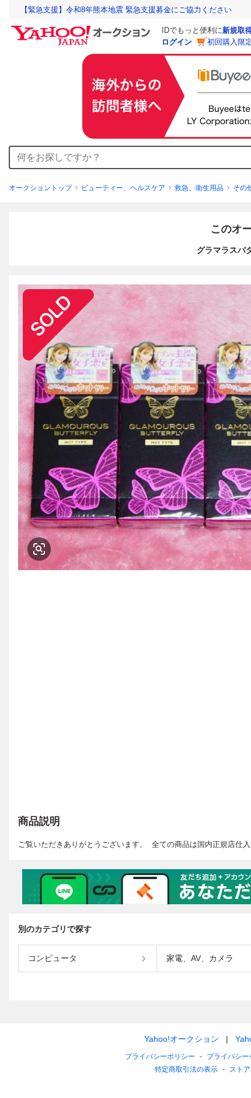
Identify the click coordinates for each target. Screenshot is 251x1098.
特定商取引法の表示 (186, 1069)
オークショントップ (40, 188)
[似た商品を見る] (39, 549)
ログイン (177, 41)
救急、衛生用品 (199, 188)
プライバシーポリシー (160, 1056)
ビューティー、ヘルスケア (123, 188)
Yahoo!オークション (181, 1039)
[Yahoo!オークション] (82, 29)
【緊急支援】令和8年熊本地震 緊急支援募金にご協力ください (126, 9)
